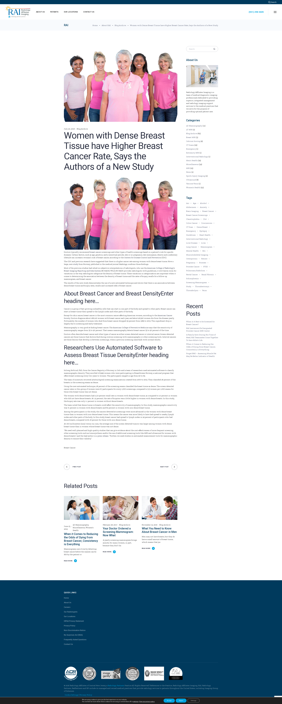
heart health (204, 235)
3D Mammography (81, 525)
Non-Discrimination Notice (74, 630)
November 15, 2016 (149, 525)
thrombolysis (192, 290)
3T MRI (189, 130)
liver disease (191, 243)
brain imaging (192, 211)
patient (204, 259)
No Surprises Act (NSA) (73, 635)
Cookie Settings (71, 695)
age (194, 203)
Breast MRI (191, 137)
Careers (67, 607)
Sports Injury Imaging (195, 176)
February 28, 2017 (110, 525)
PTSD (205, 266)
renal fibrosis (207, 274)
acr (187, 203)
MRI (188, 168)
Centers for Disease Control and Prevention (142, 257)
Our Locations (69, 616)
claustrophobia (192, 219)
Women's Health (193, 187)
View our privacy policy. (147, 701)
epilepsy (203, 231)
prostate (202, 263)
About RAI (106, 25)
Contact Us (68, 644)
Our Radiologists (70, 612)
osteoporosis (191, 259)
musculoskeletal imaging (197, 255)
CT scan (189, 227)
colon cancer (192, 223)
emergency (191, 231)
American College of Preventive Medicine (130, 327)
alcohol (203, 203)
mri (204, 251)
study (75, 264)
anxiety (203, 207)
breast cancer (95, 252)
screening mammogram (196, 282)
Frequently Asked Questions (75, 640)
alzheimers (191, 207)
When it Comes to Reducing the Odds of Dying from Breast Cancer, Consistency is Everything (200, 347)
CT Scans (190, 145)
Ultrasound (191, 180)
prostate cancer (192, 266)
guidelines (191, 235)
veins (204, 290)
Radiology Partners (116, 685)
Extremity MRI (192, 153)
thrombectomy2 (202, 286)
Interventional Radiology (197, 157)
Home (66, 598)
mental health (192, 251)
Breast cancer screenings (197, 215)
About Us (67, 603)
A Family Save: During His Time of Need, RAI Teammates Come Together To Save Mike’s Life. (202, 337)
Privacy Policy (69, 626)
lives (203, 243)
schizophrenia (192, 278)
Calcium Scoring (193, 141)
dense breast (202, 227)
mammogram (206, 247)
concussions (206, 223)
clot (205, 219)
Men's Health (192, 160)
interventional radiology (197, 239)
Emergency (191, 149)
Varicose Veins (192, 184)
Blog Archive (120, 25)
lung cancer (191, 247)
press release (103, 436)
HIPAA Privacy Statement (74, 621)
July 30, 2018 (69, 129)
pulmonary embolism (195, 270)
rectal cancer (192, 274)
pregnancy (190, 263)
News (188, 172)
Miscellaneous (79, 527)
